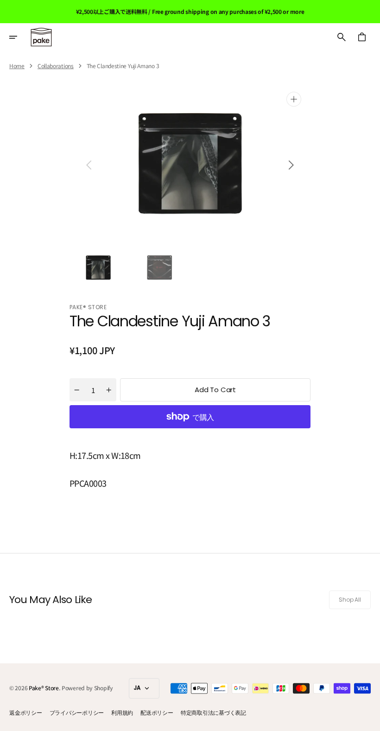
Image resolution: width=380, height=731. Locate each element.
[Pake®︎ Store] (41, 37)
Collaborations (56, 66)
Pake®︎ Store (44, 688)
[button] (19, 37)
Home (17, 66)
